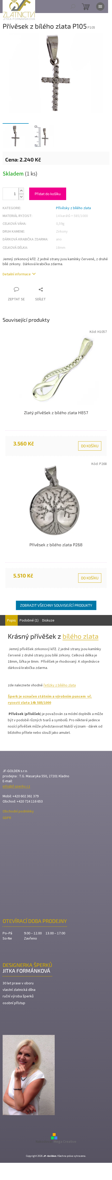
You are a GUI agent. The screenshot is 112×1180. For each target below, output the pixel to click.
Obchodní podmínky (18, 811)
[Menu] (100, 6)
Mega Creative (65, 1141)
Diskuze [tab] (48, 620)
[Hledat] (73, 6)
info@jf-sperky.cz (16, 786)
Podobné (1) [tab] (29, 620)
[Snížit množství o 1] (21, 197)
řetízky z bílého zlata (59, 685)
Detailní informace (17, 274)
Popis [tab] (11, 620)
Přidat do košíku (48, 193)
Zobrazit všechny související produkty (56, 605)
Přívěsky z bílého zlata (73, 208)
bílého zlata (80, 636)
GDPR (7, 818)
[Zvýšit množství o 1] (21, 191)
